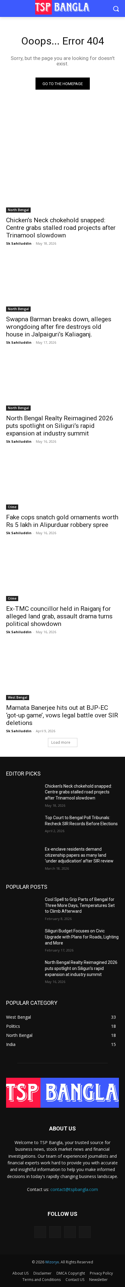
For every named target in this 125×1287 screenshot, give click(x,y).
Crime (12, 507)
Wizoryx (52, 1262)
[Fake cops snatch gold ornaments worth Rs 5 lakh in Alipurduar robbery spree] (62, 481)
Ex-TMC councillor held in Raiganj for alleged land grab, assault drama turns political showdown (59, 616)
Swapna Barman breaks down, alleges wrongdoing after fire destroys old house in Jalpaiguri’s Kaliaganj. (58, 327)
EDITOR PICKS (23, 773)
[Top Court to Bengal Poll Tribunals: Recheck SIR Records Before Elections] (23, 827)
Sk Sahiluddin (19, 243)
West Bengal (17, 697)
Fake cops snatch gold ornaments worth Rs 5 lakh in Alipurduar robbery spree (62, 521)
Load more (60, 742)
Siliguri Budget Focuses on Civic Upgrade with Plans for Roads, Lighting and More (82, 936)
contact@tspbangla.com (74, 1189)
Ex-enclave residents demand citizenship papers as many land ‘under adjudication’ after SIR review (79, 855)
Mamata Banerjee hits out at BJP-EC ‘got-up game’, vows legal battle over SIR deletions (62, 715)
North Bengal (18, 210)
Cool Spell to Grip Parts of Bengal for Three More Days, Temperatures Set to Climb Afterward (80, 905)
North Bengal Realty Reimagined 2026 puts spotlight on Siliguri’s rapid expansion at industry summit (59, 426)
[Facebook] (40, 1232)
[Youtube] (85, 1232)
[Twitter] (70, 1232)
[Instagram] (55, 1232)
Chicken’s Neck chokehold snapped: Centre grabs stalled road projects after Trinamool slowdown (61, 228)
